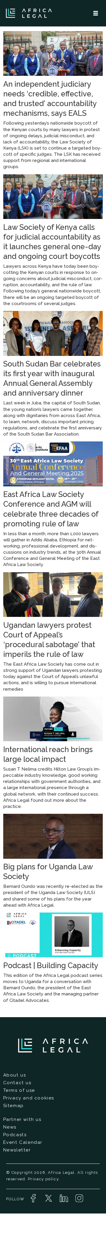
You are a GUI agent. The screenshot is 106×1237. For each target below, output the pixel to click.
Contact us (17, 1082)
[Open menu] (96, 13)
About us (14, 1075)
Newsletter (17, 1150)
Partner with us (22, 1119)
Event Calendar (22, 1142)
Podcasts (15, 1134)
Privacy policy (43, 1179)
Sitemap (13, 1105)
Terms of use (19, 1090)
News (9, 1127)
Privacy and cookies (28, 1098)
